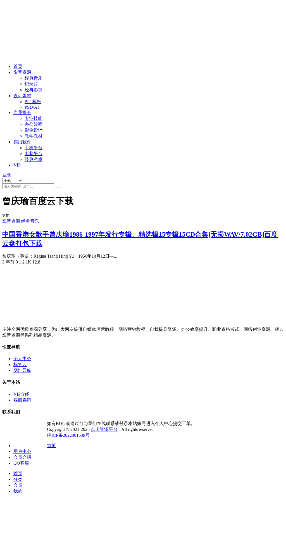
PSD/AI (32, 107)
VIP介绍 (21, 394)
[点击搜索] (57, 187)
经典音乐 (33, 78)
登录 (6, 174)
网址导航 (22, 370)
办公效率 (33, 124)
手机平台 (33, 147)
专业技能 (33, 118)
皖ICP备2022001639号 (68, 435)
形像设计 (33, 130)
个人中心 (22, 358)
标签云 (20, 364)
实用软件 (22, 141)
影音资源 (22, 72)
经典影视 (33, 89)
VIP (17, 165)
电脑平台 (33, 153)
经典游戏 (33, 159)
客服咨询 (22, 400)
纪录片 (31, 84)
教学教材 (33, 136)
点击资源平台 (104, 429)
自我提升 (22, 112)
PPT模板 (33, 101)
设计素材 (22, 95)
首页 (17, 66)
